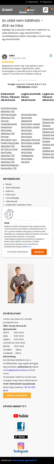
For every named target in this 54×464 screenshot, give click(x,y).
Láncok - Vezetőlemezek (9, 122)
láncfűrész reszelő (30, 124)
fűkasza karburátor (48, 127)
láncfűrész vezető (30, 127)
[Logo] (27, 10)
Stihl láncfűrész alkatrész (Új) (9, 116)
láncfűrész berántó (26, 160)
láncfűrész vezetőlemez (27, 148)
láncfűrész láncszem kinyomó (30, 138)
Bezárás (39, 251)
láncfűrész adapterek (26, 119)
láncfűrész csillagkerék (27, 154)
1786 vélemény (23, 87)
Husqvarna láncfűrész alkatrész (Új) (8, 130)
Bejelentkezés (33, 2)
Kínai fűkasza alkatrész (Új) (8, 160)
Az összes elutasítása (17, 252)
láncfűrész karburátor (27, 132)
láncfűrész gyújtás (30, 143)
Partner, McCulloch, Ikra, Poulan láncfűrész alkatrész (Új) (10, 141)
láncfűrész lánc (29, 114)
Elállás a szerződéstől (17, 395)
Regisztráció (47, 2)
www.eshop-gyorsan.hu (25, 460)
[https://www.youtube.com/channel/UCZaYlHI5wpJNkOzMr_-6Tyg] (21, 415)
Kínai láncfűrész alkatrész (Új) (9, 110)
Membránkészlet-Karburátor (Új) (10, 167)
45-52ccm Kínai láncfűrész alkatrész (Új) (9, 152)
